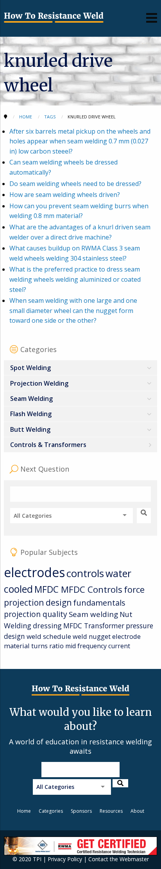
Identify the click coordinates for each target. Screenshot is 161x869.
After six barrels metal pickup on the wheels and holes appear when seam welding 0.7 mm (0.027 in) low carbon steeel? (79, 141)
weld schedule (49, 636)
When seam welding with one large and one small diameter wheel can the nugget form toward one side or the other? (73, 310)
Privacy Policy (65, 859)
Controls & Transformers (48, 444)
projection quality (35, 614)
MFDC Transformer (93, 625)
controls (85, 573)
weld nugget (92, 636)
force (134, 589)
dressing (47, 625)
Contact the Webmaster (118, 859)
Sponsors (81, 811)
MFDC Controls (91, 589)
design (14, 636)
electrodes (34, 572)
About (137, 811)
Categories (51, 811)
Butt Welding (30, 429)
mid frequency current (97, 646)
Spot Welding (30, 367)
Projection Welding (39, 383)
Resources (111, 811)
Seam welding (93, 614)
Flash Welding (31, 413)
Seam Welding (31, 398)
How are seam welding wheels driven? (64, 194)
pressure (139, 625)
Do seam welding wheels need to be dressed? (75, 183)
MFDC (47, 589)
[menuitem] (80, 367)
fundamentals (99, 602)
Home (24, 811)
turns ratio (47, 645)
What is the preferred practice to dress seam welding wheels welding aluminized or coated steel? (75, 279)
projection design (38, 602)
